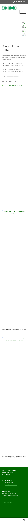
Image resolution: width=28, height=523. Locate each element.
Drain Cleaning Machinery (13, 76)
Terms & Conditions (7, 502)
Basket (22, 519)
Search (14, 520)
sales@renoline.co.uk (11, 485)
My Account (4, 520)
